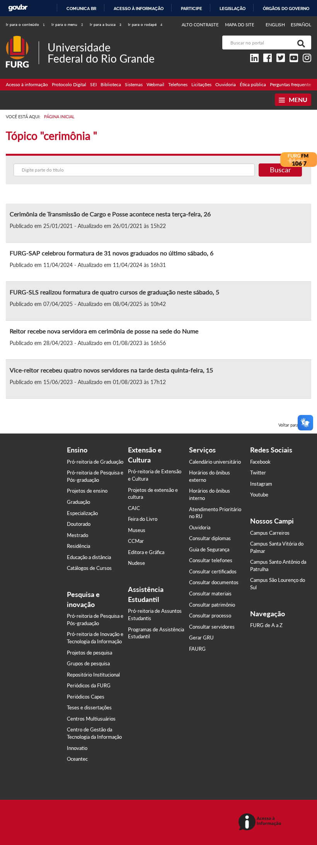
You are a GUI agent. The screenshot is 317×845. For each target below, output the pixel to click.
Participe (191, 8)
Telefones (177, 84)
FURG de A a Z (266, 625)
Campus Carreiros (270, 533)
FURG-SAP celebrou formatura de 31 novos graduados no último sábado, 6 (111, 253)
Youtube (259, 494)
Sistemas (134, 84)
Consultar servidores (212, 627)
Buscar (280, 169)
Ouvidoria (225, 84)
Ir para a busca (105, 24)
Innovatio (77, 748)
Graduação (78, 502)
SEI (93, 84)
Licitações (201, 84)
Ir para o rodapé (145, 24)
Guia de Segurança (209, 549)
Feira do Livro (142, 519)
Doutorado (78, 524)
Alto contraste (200, 24)
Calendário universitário (215, 462)
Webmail (155, 84)
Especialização (82, 513)
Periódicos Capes (85, 697)
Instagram (261, 484)
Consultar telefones (210, 560)
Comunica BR (81, 8)
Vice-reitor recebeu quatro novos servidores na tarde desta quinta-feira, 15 (111, 370)
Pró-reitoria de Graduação (95, 462)
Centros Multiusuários (91, 719)
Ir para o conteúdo (25, 24)
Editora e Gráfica (146, 552)
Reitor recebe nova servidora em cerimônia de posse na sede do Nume (104, 331)
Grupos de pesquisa (88, 663)
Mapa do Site (239, 24)
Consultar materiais (210, 593)
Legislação (232, 8)
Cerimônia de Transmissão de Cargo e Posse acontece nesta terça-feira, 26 (110, 214)
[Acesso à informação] (261, 822)
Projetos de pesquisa (89, 652)
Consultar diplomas (210, 538)
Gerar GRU (201, 637)
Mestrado (77, 535)
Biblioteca (111, 84)
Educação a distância (89, 557)
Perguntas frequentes (291, 84)
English (276, 24)
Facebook (260, 462)
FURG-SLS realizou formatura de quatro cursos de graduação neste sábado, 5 (114, 292)
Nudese (136, 563)
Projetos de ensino (87, 491)
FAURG (197, 649)
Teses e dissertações (89, 707)
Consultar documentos (214, 582)
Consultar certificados (213, 571)
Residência (78, 546)
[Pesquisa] (299, 42)
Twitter (258, 472)
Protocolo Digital (69, 84)
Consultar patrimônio (212, 605)
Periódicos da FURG (89, 685)
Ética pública (253, 84)
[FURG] (22, 39)
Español (301, 24)
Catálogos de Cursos (89, 568)
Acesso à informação (139, 8)
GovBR (17, 8)
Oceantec (77, 759)
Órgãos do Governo (286, 8)
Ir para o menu (67, 24)
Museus (136, 530)
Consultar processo (210, 615)
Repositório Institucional (93, 675)
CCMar (136, 541)
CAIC (134, 508)
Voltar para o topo (294, 424)
